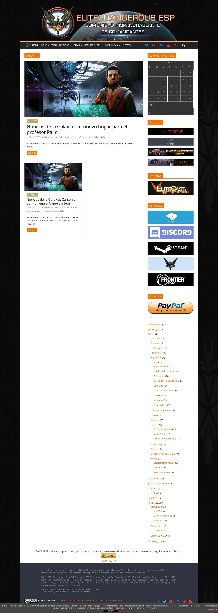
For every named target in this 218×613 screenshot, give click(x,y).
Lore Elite (158, 385)
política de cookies (114, 608)
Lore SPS (152, 493)
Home (35, 45)
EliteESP (127, 45)
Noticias (64, 45)
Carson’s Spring (33, 211)
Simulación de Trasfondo (163, 453)
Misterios (158, 395)
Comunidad (111, 45)
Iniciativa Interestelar (158, 483)
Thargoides (159, 404)
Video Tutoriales (161, 472)
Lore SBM (152, 488)
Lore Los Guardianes (164, 390)
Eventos (157, 520)
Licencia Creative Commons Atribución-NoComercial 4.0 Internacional (91, 600)
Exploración (156, 347)
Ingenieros (156, 357)
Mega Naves (159, 433)
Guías (77, 45)
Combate (155, 338)
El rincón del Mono (162, 515)
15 (184, 86)
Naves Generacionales (164, 438)
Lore (153, 362)
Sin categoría (154, 541)
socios (80, 606)
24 (151, 98)
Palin (103, 137)
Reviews (157, 467)
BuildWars (158, 510)
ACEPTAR (110, 611)
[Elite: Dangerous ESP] (109, 5)
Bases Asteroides (162, 428)
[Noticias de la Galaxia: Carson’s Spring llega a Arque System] (53, 165)
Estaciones (159, 376)
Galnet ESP (32, 121)
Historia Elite (157, 352)
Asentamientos (161, 366)
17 (151, 92)
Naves (154, 424)
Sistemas (158, 400)
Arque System (73, 207)
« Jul (149, 113)
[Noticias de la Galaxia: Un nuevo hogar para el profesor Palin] (83, 62)
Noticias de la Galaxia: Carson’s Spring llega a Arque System (51, 201)
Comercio (155, 342)
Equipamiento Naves (164, 462)
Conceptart (159, 530)
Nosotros (152, 497)
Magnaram (48, 137)
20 (171, 92)
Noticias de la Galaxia (91, 137)
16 (190, 86)
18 (157, 92)
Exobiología (153, 329)
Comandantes (155, 324)
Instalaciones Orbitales (165, 380)
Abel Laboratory (65, 137)
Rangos (154, 448)
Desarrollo (156, 526)
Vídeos (154, 458)
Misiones (155, 420)
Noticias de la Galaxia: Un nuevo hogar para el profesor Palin (77, 129)
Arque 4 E (77, 137)
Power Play (156, 444)
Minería (154, 415)
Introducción (49, 45)
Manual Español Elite (161, 410)
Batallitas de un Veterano (166, 371)
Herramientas (92, 45)
